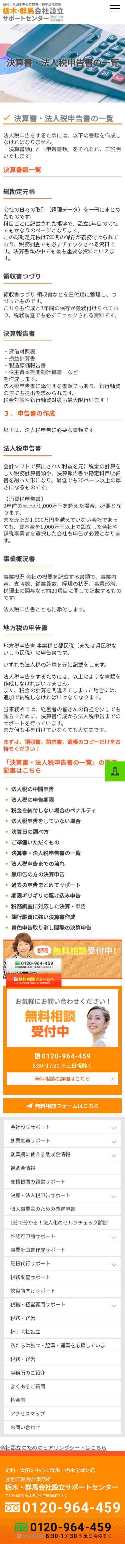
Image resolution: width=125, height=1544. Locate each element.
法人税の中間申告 (32, 789)
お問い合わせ (25, 1427)
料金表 (17, 1399)
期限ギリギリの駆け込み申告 (46, 895)
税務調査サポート (30, 1276)
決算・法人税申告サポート (40, 1195)
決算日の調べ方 (30, 831)
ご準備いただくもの (35, 842)
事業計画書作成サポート (37, 1249)
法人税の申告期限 (32, 799)
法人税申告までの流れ (38, 863)
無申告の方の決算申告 (38, 874)
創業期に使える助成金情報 (40, 1154)
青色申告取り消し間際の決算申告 (51, 927)
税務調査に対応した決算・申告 (48, 906)
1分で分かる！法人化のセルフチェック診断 (59, 1222)
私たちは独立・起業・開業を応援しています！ (57, 1347)
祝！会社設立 (25, 1331)
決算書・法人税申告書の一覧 (46, 853)
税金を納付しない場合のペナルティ (53, 810)
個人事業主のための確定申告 (42, 1208)
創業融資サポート (30, 1140)
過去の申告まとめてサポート (46, 885)
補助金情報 (22, 1167)
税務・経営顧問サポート (37, 1304)
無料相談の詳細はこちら (62, 1078)
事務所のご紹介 (27, 1372)
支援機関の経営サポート (37, 1181)
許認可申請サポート (32, 1235)
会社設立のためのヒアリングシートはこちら (53, 1447)
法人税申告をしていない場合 (46, 821)
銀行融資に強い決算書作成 (43, 917)
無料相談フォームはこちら (67, 1106)
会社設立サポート (30, 1126)
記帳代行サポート (30, 1263)
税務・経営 (22, 1317)
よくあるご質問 (27, 1386)
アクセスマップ (27, 1413)
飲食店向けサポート (32, 1290)
